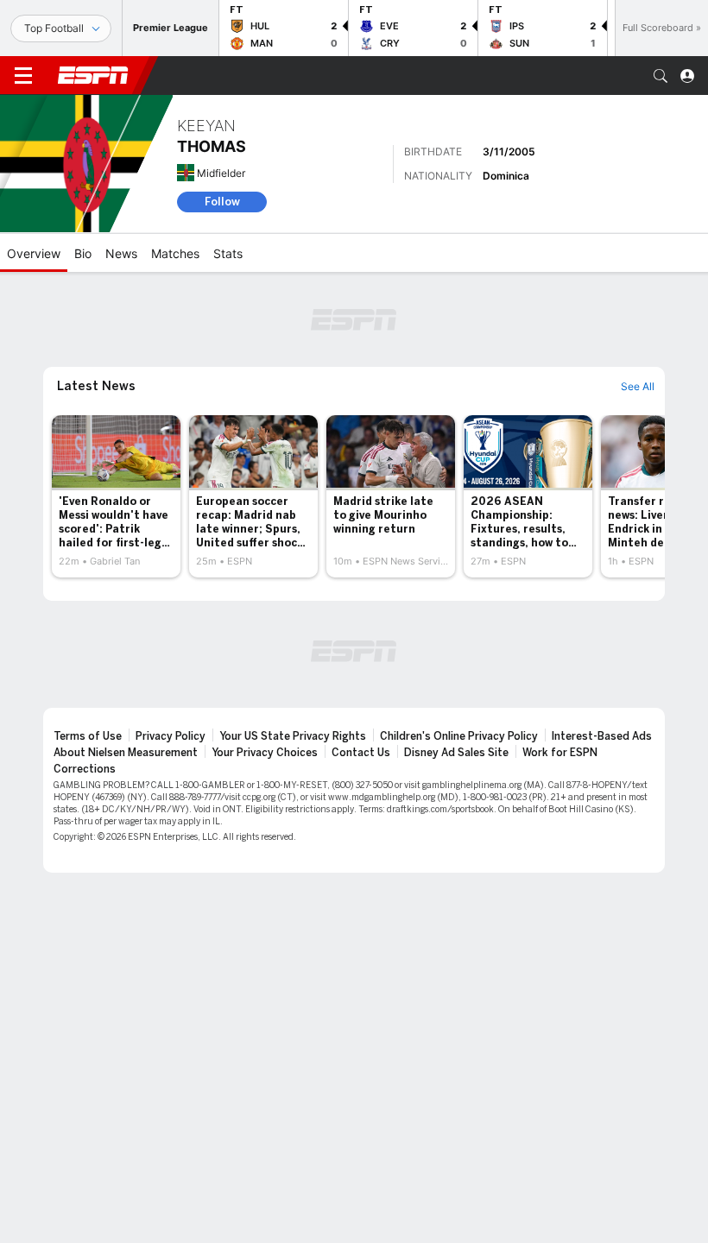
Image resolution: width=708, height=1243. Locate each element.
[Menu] (23, 76)
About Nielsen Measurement (126, 753)
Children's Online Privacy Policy (459, 736)
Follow (222, 201)
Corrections (85, 769)
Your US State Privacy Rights (292, 736)
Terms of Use (88, 736)
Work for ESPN (559, 753)
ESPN (93, 75)
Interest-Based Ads (602, 736)
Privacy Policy (170, 736)
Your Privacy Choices (265, 753)
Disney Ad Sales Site (456, 753)
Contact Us (361, 753)
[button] (660, 76)
